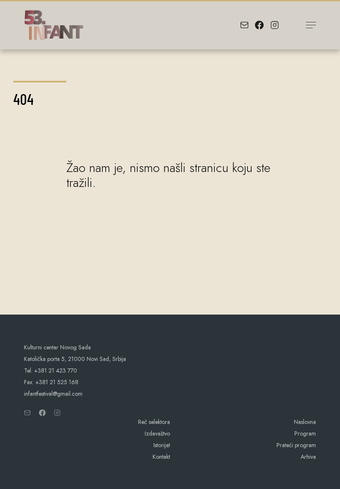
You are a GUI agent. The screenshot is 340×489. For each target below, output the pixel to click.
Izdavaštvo (157, 433)
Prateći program (296, 445)
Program (305, 433)
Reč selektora (154, 422)
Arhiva (308, 457)
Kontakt (161, 457)
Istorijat (161, 445)
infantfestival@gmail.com (53, 394)
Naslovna (305, 422)
